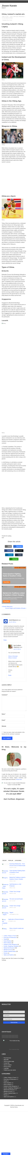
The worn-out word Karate (16, 899)
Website (4, 726)
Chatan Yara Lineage (14, 891)
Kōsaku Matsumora (7, 606)
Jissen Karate (9, 5)
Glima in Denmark (13, 656)
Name (4, 714)
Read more (19, 779)
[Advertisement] (14, 179)
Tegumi (11, 912)
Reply (5, 640)
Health (5, 939)
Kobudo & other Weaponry (10, 944)
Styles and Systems (7, 18)
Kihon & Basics (7, 942)
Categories (18, 860)
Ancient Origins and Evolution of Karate (15, 608)
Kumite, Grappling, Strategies (11, 946)
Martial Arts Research (9, 948)
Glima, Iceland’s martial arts (16, 928)
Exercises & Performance (10, 937)
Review (6, 953)
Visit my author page (9, 1061)
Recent (5, 860)
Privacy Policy (7, 1066)
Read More (6, 582)
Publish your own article (10, 1070)
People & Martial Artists (10, 951)
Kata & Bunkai (7, 941)
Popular (10, 860)
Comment (5, 694)
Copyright (6, 1068)
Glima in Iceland (12, 658)
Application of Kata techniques (16, 919)
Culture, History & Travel (10, 935)
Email (3, 720)
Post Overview (7, 1058)
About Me (6, 1059)
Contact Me (6, 1063)
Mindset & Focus (8, 949)
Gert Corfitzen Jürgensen (17, 16)
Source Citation (8, 1064)
